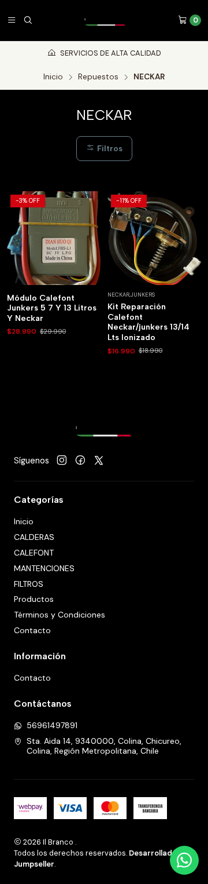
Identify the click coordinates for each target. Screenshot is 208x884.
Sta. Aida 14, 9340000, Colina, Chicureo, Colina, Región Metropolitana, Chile (104, 746)
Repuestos (98, 77)
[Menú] (11, 20)
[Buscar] (27, 20)
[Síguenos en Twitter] (99, 460)
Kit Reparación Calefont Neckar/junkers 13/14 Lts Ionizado (148, 322)
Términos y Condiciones (59, 614)
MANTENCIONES (44, 568)
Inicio (53, 77)
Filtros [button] (108, 148)
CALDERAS (34, 537)
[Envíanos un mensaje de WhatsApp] (184, 860)
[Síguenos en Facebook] (80, 460)
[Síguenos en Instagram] (62, 460)
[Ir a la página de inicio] (105, 20)
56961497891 (52, 725)
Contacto (32, 630)
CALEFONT (34, 552)
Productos (34, 599)
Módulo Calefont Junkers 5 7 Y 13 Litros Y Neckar (51, 308)
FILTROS (28, 584)
